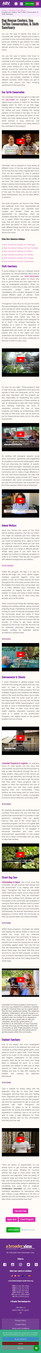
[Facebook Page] (4, 1265)
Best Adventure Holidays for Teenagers (19, 245)
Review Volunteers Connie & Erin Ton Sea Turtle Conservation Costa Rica (20, 148)
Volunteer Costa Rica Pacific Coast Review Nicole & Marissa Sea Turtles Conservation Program (20, 442)
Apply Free (29, 4)
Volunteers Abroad (6, 4)
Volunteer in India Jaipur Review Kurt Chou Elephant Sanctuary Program (20, 1146)
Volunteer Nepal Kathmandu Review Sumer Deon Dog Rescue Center (20, 986)
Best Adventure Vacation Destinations (18, 261)
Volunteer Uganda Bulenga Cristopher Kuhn (20, 744)
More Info (20, 1348)
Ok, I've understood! (20, 1339)
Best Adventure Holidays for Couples (18, 258)
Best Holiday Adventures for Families (18, 255)
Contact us (16, 4)
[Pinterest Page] (36, 1265)
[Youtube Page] (12, 1265)
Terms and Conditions (20, 1328)
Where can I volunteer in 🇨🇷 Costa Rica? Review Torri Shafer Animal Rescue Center (20, 662)
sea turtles (10, 100)
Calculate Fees (21, 4)
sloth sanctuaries (31, 276)
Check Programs (27, 1219)
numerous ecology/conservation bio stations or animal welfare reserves (20, 861)
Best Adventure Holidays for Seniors (18, 251)
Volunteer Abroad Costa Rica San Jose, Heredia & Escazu (20, 366)
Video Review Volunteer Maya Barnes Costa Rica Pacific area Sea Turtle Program (20, 508)
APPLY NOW (13, 1230)
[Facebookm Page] (28, 1265)
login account (29, 1230)
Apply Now (11, 1219)
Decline (20, 1343)
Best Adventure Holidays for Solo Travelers (20, 248)
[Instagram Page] (20, 1265)
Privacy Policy (20, 1320)
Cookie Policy (20, 1324)
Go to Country (7, 566)
